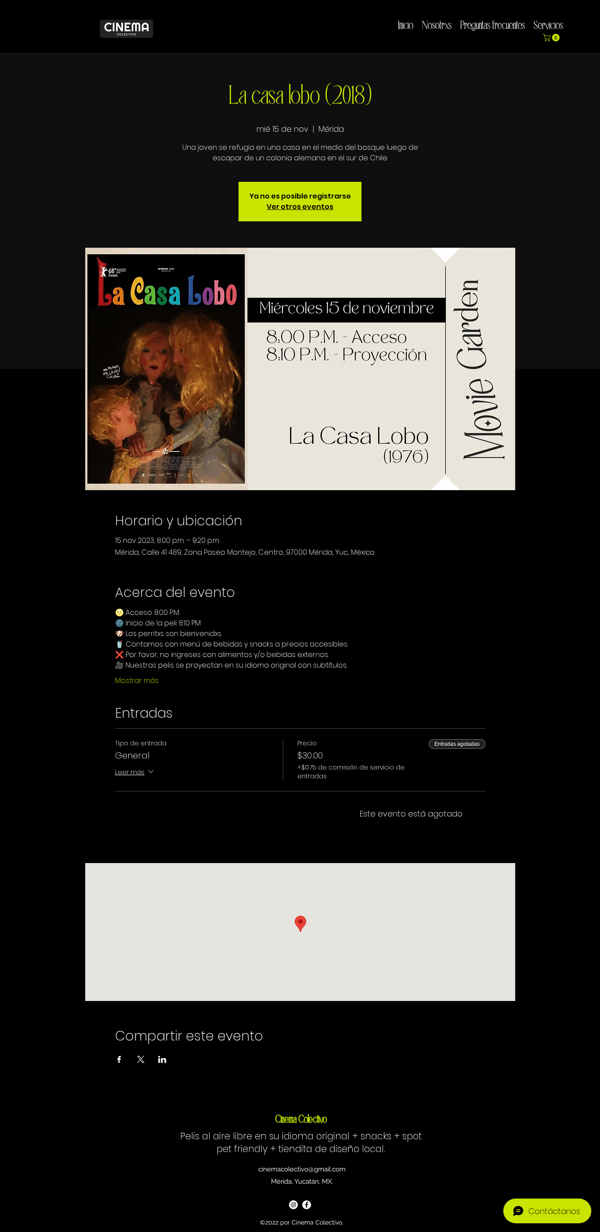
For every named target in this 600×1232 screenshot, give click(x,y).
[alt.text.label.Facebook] (591, 22)
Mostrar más (137, 681)
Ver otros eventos (300, 207)
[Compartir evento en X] (141, 1059)
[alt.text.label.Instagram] (578, 22)
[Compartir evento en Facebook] (119, 1059)
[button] (552, 37)
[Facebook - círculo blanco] (306, 1204)
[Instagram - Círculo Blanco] (293, 1204)
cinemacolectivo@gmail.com (302, 1169)
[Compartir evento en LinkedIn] (162, 1059)
